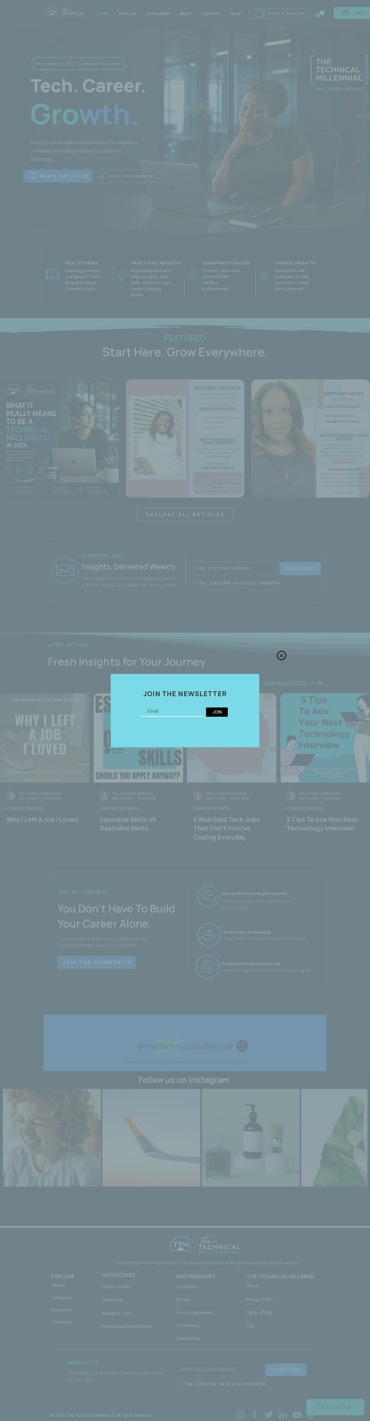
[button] (281, 655)
